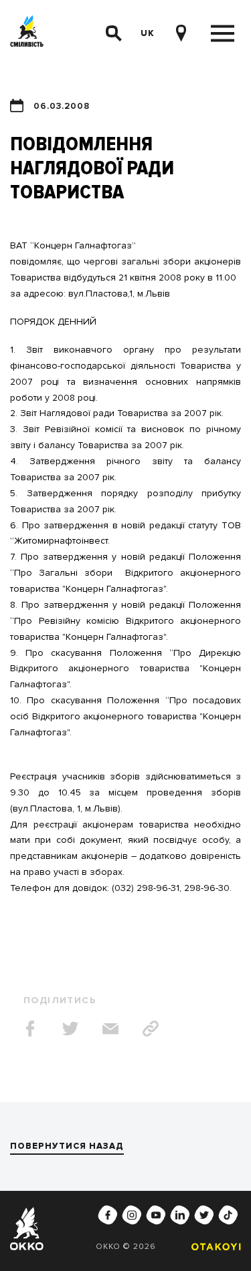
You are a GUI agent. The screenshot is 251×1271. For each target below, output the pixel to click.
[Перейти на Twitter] (204, 1215)
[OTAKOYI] (213, 1247)
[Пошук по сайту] (114, 33)
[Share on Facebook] (30, 1029)
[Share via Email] (110, 1029)
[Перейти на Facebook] (107, 1215)
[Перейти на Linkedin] (180, 1215)
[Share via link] (151, 1029)
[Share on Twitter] (70, 1029)
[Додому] (27, 33)
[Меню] (222, 33)
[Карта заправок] (180, 33)
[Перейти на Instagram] (132, 1215)
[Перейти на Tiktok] (228, 1215)
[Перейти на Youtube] (156, 1215)
